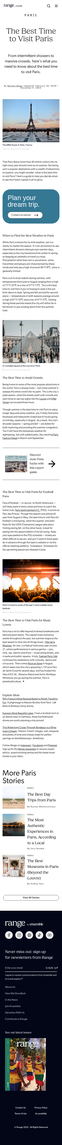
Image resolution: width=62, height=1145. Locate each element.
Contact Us (20, 1108)
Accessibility (41, 1114)
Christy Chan (14, 86)
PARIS (31, 15)
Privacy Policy (40, 1108)
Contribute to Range (16, 1019)
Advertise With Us (14, 1012)
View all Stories (31, 897)
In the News (11, 1000)
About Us (10, 987)
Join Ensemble (13, 1006)
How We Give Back (15, 993)
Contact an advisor (21, 215)
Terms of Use (21, 1114)
